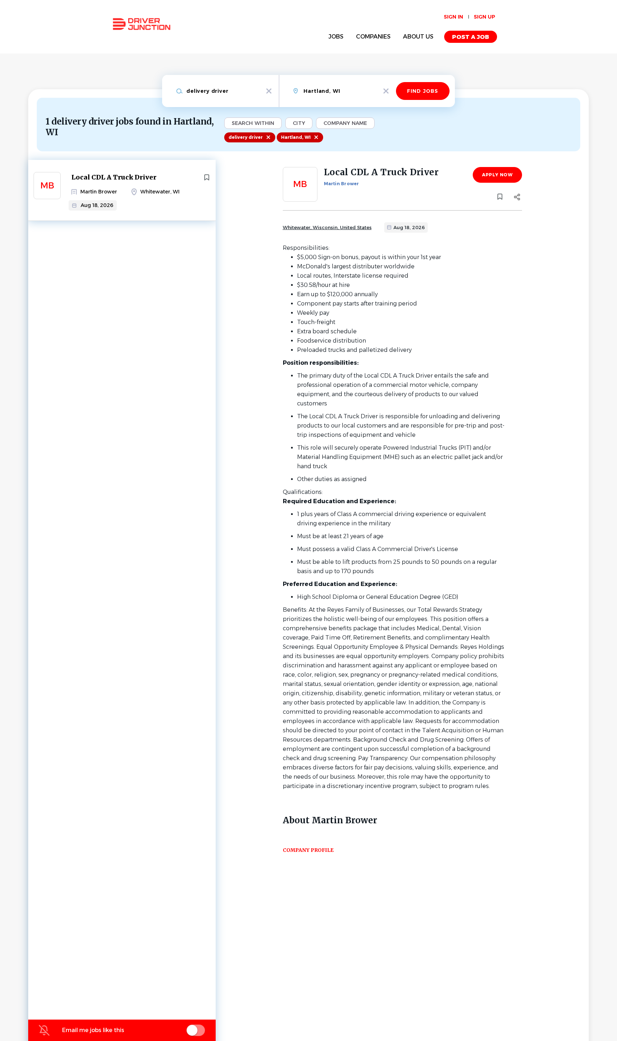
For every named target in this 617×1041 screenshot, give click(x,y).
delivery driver (246, 137)
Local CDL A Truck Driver (113, 177)
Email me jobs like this (93, 1030)
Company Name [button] (345, 123)
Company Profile (308, 850)
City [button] (299, 123)
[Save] (206, 177)
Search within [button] (253, 123)
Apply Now (497, 174)
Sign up (484, 17)
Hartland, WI (296, 137)
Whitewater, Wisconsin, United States (327, 227)
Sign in (453, 17)
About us (418, 36)
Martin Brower (341, 183)
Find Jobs (422, 91)
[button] (517, 198)
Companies (373, 36)
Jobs (335, 36)
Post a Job (470, 37)
